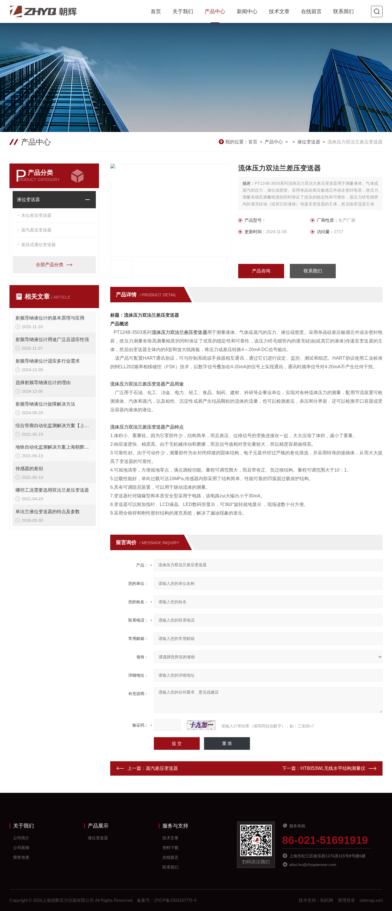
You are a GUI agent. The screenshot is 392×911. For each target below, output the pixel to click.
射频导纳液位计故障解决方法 (45, 404)
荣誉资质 (21, 857)
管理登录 (346, 900)
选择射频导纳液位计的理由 (43, 382)
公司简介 (21, 838)
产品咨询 (261, 270)
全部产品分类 (49, 264)
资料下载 (170, 847)
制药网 (326, 900)
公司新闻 (21, 847)
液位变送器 (308, 141)
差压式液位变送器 (38, 244)
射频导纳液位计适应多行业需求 (47, 361)
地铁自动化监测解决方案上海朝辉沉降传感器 (54, 447)
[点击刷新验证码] (201, 725)
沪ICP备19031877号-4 (175, 900)
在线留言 (311, 11)
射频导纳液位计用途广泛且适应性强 (52, 339)
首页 (156, 11)
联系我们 (343, 11)
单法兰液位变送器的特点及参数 (47, 511)
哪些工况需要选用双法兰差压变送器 (52, 490)
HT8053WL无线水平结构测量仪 (332, 768)
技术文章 (279, 11)
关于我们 (182, 11)
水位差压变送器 (36, 215)
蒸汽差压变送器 (36, 229)
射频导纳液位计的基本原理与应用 (49, 318)
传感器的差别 (29, 468)
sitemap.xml (371, 900)
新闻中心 (247, 11)
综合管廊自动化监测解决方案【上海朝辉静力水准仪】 (54, 425)
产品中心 (215, 11)
